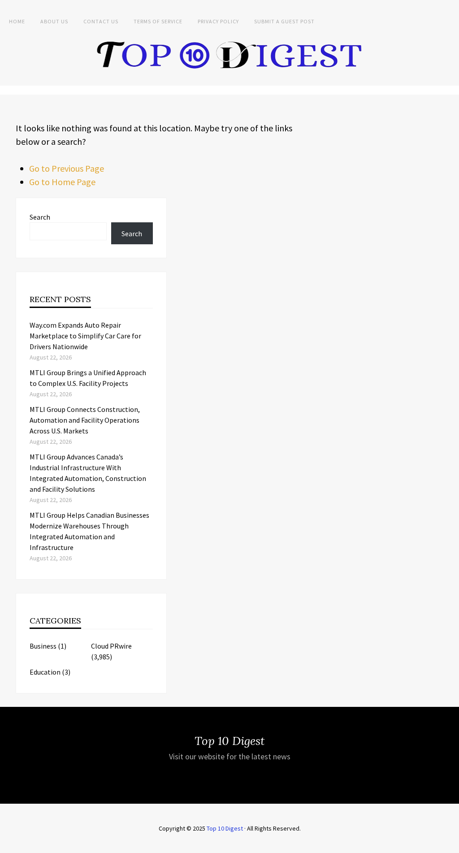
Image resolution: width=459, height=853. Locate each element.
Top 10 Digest (225, 828)
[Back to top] (450, 844)
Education (45, 671)
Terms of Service (158, 21)
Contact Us (100, 21)
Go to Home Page (62, 181)
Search (40, 216)
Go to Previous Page (66, 168)
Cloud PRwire (111, 645)
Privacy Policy (218, 21)
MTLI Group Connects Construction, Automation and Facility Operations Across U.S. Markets (85, 420)
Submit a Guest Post (284, 21)
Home (17, 21)
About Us (54, 21)
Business (43, 645)
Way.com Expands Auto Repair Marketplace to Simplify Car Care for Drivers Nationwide (85, 335)
